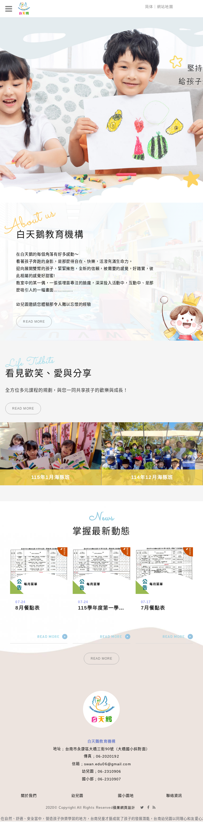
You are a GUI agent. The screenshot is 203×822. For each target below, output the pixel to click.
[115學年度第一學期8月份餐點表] (101, 570)
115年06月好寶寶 (152, 477)
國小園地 (126, 795)
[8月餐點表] (38, 570)
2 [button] (9, 82)
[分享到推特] (142, 807)
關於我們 (29, 795)
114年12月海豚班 (51, 477)
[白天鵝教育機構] (24, 8)
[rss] (154, 807)
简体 (149, 7)
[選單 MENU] (8, 9)
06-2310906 (109, 771)
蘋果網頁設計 (124, 808)
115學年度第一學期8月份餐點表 (116, 608)
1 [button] (9, 75)
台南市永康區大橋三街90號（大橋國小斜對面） (107, 749)
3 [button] (9, 88)
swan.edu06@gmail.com (107, 764)
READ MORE (34, 321)
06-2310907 (109, 779)
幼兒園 (77, 795)
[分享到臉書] (148, 807)
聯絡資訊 (174, 795)
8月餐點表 (27, 608)
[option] (101, 110)
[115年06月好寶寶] (152, 453)
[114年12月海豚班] (51, 453)
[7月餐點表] (164, 570)
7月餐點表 (153, 608)
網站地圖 (165, 7)
